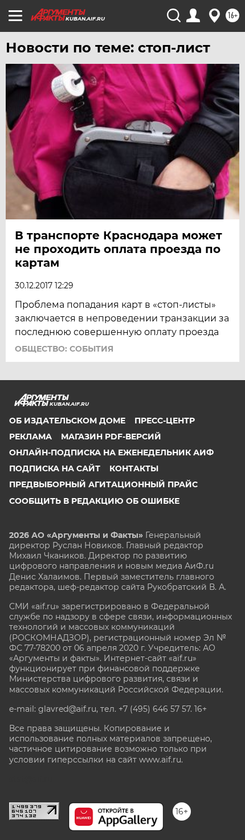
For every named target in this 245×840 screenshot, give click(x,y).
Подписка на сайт (54, 468)
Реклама (30, 436)
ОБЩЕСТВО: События (64, 349)
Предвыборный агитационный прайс (103, 484)
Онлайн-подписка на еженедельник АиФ (111, 452)
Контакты (133, 468)
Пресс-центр (164, 420)
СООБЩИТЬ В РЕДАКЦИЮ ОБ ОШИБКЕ (94, 501)
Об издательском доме (67, 420)
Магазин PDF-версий (111, 436)
